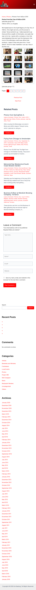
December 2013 (6, 445)
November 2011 (6, 516)
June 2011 (5, 531)
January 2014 (6, 442)
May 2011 (5, 534)
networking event (8, 200)
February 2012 (6, 508)
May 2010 (5, 568)
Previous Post (18, 97)
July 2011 (4, 528)
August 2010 (5, 559)
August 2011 (5, 525)
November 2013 (6, 448)
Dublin (26, 142)
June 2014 (5, 431)
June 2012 (5, 497)
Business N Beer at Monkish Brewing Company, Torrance (18, 193)
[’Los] (29, 51)
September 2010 (7, 556)
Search (4, 305)
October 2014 (6, 422)
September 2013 (7, 454)
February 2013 (6, 474)
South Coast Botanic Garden (17, 173)
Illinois (13, 119)
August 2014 (5, 425)
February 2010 (6, 576)
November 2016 (6, 408)
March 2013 (5, 471)
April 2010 (5, 571)
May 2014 (5, 434)
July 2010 (5, 562)
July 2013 (5, 459)
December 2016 (6, 405)
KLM (22, 144)
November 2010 (6, 551)
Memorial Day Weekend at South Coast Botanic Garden (16, 165)
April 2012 (5, 502)
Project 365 (5, 375)
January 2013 (6, 477)
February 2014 (6, 439)
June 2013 (5, 462)
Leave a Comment (8, 117)
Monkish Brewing (22, 198)
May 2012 (5, 499)
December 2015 (6, 411)
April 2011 (5, 536)
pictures (23, 119)
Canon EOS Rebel (19, 142)
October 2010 (6, 553)
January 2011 (6, 545)
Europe (6, 144)
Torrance (12, 202)
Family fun (12, 169)
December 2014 (6, 419)
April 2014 (5, 437)
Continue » (9, 133)
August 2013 (5, 457)
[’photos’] (18, 58)
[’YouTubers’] (18, 65)
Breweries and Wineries (9, 363)
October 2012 (6, 485)
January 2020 (6, 402)
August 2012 (5, 491)
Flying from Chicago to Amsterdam (17, 139)
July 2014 (5, 428)
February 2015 (6, 417)
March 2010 (5, 573)
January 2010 (6, 579)
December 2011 (6, 514)
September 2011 (7, 522)
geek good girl (8, 119)
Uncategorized (6, 386)
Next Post (18, 101)
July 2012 (5, 494)
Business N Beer (13, 198)
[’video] (7, 51)
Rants (3, 380)
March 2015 (5, 414)
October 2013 (6, 451)
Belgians (6, 198)
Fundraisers (5, 366)
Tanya (11, 175)
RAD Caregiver (6, 378)
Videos (4, 389)
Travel (8, 120)
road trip (28, 119)
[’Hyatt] (18, 51)
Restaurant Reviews (8, 383)
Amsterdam (11, 142)
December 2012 (6, 479)
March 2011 (5, 539)
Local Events (6, 369)
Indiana (18, 144)
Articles (4, 360)
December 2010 (6, 548)
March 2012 (5, 505)
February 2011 (6, 542)
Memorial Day (19, 169)
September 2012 (7, 488)
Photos (16, 117)
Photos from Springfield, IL (14, 115)
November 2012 (6, 482)
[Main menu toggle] (34, 4)
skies (5, 120)
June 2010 (5, 565)
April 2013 (5, 468)
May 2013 (5, 465)
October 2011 (6, 519)
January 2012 (6, 511)
